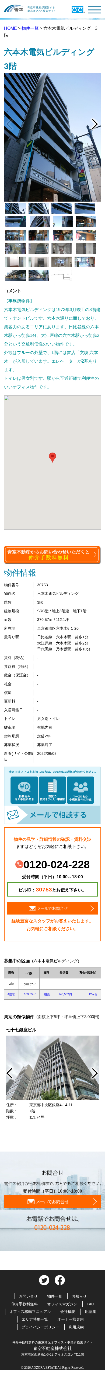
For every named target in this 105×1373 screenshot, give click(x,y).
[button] (52, 457)
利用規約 (76, 1327)
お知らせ (79, 1296)
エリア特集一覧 (35, 1319)
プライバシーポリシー (40, 1327)
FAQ (90, 1304)
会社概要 (67, 1311)
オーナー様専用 (70, 1319)
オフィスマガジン (62, 1304)
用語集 (90, 1311)
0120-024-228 (56, 865)
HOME (11, 28)
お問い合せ (28, 1296)
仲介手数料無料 (24, 1304)
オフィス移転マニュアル (30, 1311)
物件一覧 (31, 28)
